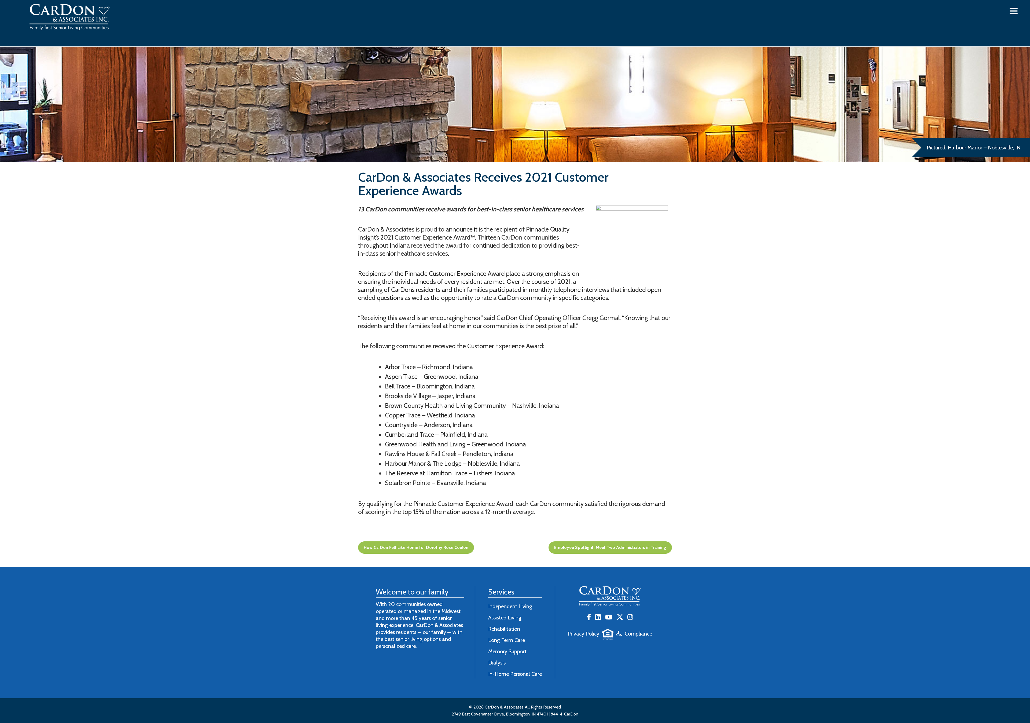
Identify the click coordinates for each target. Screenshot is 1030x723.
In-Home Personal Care (515, 674)
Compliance (638, 633)
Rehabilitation (504, 629)
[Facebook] (589, 618)
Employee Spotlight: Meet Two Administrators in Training (610, 547)
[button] (1014, 11)
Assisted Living (504, 617)
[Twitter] (620, 618)
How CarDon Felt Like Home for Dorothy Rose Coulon (416, 547)
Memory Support (507, 651)
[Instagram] (630, 618)
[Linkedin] (598, 618)
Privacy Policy (583, 633)
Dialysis (497, 662)
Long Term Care (506, 640)
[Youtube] (608, 618)
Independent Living (510, 606)
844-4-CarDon (564, 714)
